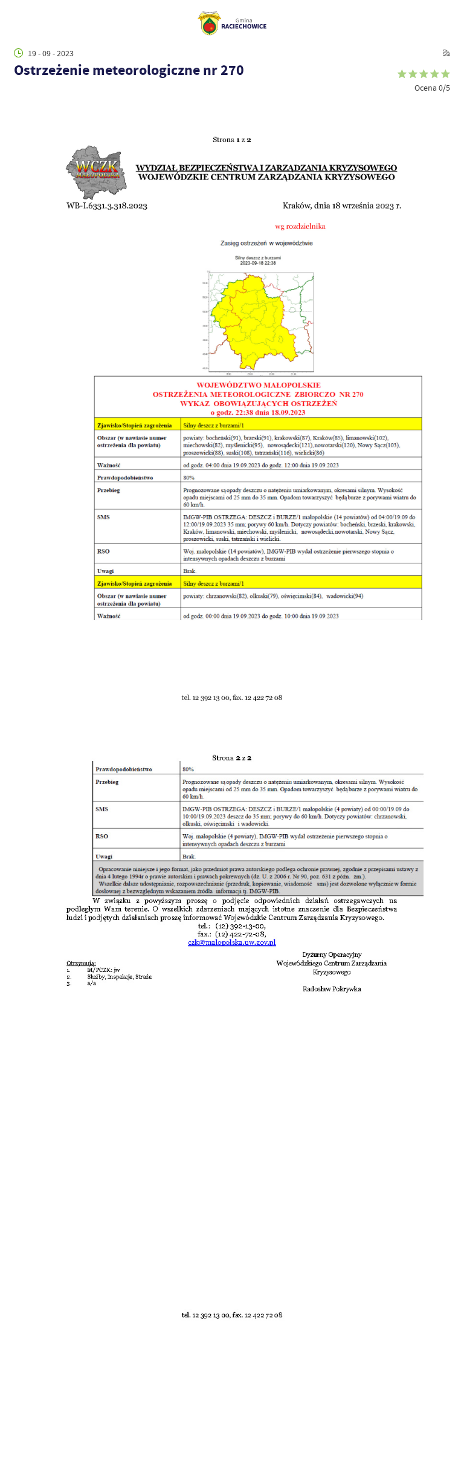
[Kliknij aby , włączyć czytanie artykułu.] (20, 98)
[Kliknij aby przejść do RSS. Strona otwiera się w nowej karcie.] (447, 53)
